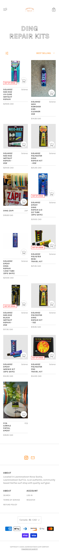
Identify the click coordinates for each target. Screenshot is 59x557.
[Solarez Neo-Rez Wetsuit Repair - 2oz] (15, 136)
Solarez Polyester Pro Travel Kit (36, 368)
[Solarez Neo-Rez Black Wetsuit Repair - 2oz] (15, 295)
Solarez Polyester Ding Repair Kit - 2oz (36, 158)
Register (31, 500)
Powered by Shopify (29, 549)
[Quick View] (23, 80)
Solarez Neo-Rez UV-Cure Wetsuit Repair (8, 94)
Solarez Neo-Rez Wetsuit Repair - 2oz (8, 158)
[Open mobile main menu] (5, 9)
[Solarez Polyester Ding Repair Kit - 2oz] (43, 136)
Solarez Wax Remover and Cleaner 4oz (36, 108)
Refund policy (10, 504)
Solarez (24, 89)
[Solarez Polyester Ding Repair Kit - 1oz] (43, 295)
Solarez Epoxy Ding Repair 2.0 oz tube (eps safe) (37, 208)
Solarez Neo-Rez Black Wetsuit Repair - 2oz (8, 319)
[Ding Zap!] (15, 189)
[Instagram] (26, 458)
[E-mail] (33, 458)
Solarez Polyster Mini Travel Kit (36, 258)
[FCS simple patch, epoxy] (15, 400)
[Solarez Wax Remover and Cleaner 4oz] (43, 78)
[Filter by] (6, 53)
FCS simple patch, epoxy (7, 427)
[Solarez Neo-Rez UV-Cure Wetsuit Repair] (15, 72)
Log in (29, 495)
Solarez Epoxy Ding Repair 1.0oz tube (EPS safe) (9, 267)
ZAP (26, 211)
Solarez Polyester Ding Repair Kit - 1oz (36, 318)
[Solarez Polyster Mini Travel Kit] (43, 237)
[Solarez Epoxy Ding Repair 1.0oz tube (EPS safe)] (15, 240)
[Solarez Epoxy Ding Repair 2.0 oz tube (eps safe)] (43, 185)
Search (6, 495)
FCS (26, 423)
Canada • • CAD (28, 519)
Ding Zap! (8, 211)
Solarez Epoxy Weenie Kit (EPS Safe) (9, 368)
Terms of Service (11, 500)
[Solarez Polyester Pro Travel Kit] (43, 347)
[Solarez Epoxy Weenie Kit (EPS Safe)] (15, 347)
